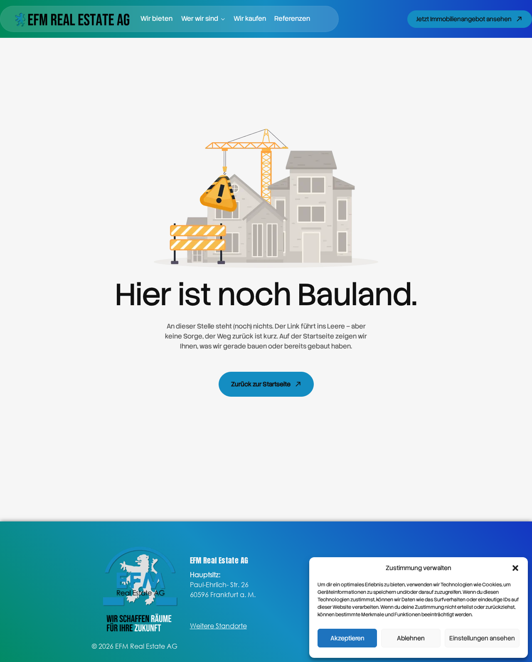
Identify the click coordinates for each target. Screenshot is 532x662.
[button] (515, 568)
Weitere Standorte (218, 625)
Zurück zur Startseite (261, 384)
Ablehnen (411, 638)
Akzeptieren (347, 638)
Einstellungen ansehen (482, 638)
